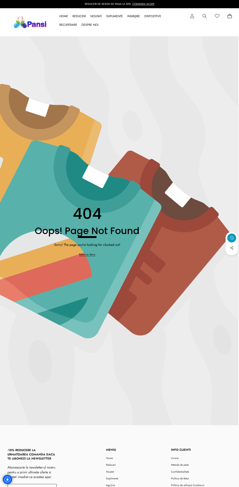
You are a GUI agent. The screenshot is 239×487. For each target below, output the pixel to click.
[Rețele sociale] (231, 247)
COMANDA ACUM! (143, 4)
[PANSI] (30, 22)
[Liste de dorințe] (217, 16)
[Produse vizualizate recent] (231, 238)
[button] (204, 16)
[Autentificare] (192, 16)
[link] (87, 254)
